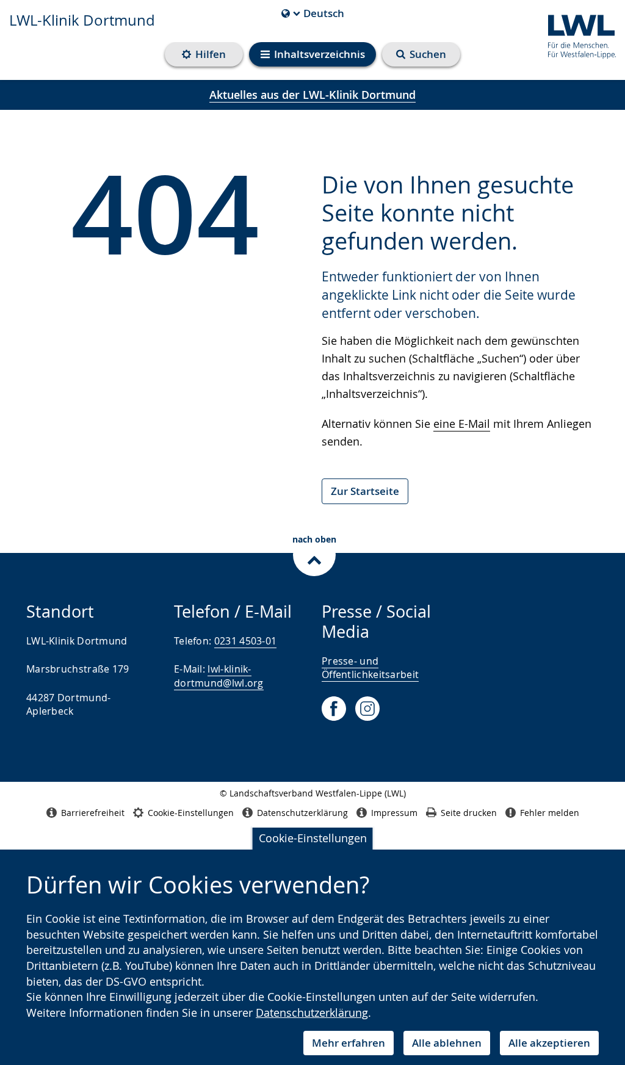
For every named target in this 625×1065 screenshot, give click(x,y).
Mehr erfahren (348, 1043)
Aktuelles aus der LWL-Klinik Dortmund (312, 94)
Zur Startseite (365, 491)
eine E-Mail (461, 423)
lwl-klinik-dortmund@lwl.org (219, 675)
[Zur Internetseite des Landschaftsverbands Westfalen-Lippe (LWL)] (577, 34)
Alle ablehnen (447, 1043)
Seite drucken (469, 812)
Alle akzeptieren (549, 1043)
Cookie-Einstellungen (313, 838)
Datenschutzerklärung (312, 1012)
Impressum (394, 812)
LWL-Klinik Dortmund (82, 20)
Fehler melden (549, 812)
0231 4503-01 (245, 641)
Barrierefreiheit (93, 812)
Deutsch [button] (312, 13)
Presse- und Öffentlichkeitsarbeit (370, 667)
